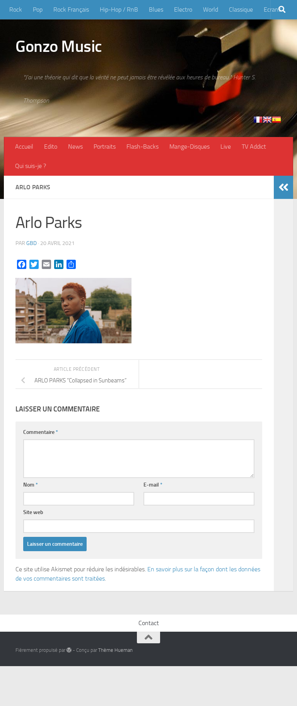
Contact (148, 623)
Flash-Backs (142, 146)
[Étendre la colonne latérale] (283, 187)
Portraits (105, 146)
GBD (31, 243)
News (75, 146)
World (210, 9)
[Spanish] (276, 120)
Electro (183, 9)
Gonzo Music (58, 46)
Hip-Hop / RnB (119, 9)
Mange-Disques (189, 146)
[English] (267, 120)
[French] (258, 120)
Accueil (24, 146)
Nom (30, 485)
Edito (50, 146)
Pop (38, 9)
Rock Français (71, 9)
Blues (156, 9)
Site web (33, 512)
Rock (15, 9)
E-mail (152, 485)
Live (225, 146)
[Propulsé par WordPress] (69, 650)
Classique (241, 9)
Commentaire (40, 432)
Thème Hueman (115, 650)
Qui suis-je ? (30, 166)
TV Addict (254, 146)
